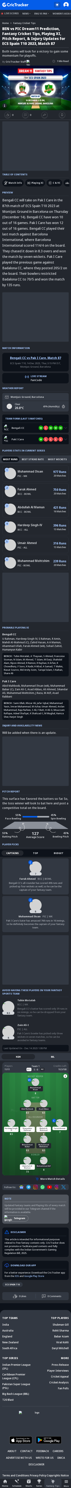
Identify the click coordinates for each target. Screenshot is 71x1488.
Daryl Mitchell (60, 1348)
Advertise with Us (19, 1457)
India (5, 1324)
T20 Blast (8, 1399)
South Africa (9, 1348)
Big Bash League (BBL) (15, 1394)
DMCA (61, 1457)
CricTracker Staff (14, 61)
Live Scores (11, 13)
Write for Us (45, 1457)
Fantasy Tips (52, 1485)
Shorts (29, 1485)
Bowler (35, 1154)
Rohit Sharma (60, 1330)
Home (5, 1485)
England (7, 1336)
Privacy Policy (38, 1475)
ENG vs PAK (40, 13)
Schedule (16, 1485)
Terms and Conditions (15, 1475)
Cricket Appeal (60, 1376)
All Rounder (35, 1117)
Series (39, 1485)
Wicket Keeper (35, 1076)
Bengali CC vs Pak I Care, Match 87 (35, 358)
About (12, 1451)
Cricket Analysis (59, 1382)
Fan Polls (63, 1388)
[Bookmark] (62, 115)
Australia (7, 1330)
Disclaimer (36, 1464)
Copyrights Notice (58, 1475)
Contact (26, 1451)
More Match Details (52, 1179)
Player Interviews (58, 1370)
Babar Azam (61, 1336)
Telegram (19, 1218)
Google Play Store (34, 1276)
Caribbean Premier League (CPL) (13, 1376)
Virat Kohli (62, 1342)
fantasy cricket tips (24, 23)
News (25, 13)
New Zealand (10, 1342)
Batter (36, 1097)
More (66, 1486)
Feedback (42, 1451)
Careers (58, 1451)
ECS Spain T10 (12, 1284)
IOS (17, 1276)
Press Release (60, 1364)
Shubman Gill (61, 1324)
